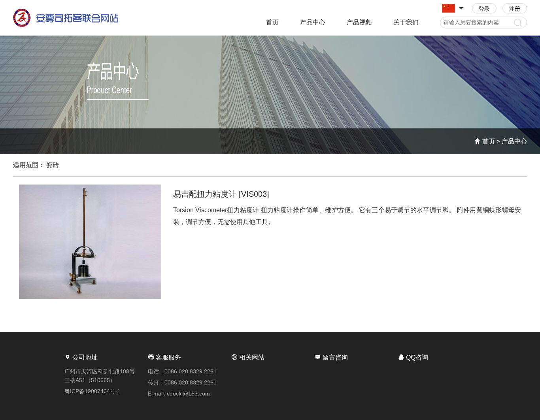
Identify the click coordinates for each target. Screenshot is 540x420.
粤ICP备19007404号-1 (92, 391)
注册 (514, 9)
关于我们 (406, 22)
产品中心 (312, 22)
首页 (272, 22)
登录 (484, 9)
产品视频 (359, 22)
